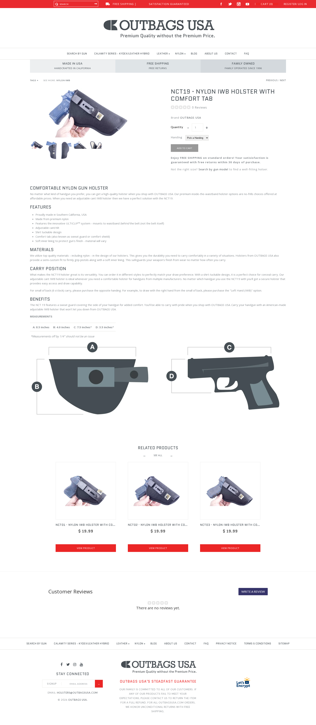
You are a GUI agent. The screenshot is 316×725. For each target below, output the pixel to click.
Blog (194, 53)
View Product (86, 548)
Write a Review (253, 591)
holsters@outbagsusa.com (77, 692)
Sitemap (284, 643)
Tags (34, 80)
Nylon (179, 53)
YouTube (247, 4)
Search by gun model (213, 169)
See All (158, 455)
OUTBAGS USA (190, 117)
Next (283, 80)
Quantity (177, 127)
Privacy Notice (226, 643)
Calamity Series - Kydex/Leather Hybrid (122, 53)
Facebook (221, 4)
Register (290, 4)
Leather (162, 53)
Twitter (230, 4)
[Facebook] (62, 664)
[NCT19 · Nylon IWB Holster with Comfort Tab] (87, 90)
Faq (246, 53)
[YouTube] (81, 664)
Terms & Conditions (257, 643)
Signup (52, 683)
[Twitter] (68, 664)
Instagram (239, 4)
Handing (176, 137)
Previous (272, 80)
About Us (211, 53)
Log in (302, 4)
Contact (231, 53)
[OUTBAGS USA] (158, 20)
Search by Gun (77, 53)
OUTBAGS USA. (78, 699)
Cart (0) (267, 4)
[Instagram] (75, 664)
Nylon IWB (63, 80)
